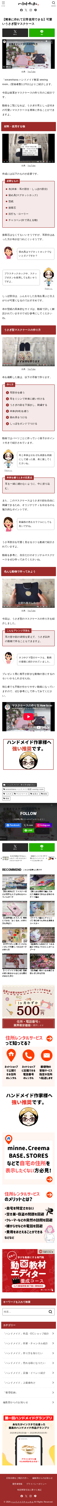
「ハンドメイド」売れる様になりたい (24, 1363)
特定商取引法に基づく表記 (29, 1490)
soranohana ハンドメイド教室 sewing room (24, 789)
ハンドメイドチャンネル (22, 1502)
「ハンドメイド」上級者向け (19, 1382)
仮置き (35, 794)
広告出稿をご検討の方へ (17, 1478)
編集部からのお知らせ (15, 1402)
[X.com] (26, 10)
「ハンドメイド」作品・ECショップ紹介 (26, 1333)
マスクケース (21, 794)
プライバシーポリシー (36, 1484)
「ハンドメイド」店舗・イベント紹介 (24, 1373)
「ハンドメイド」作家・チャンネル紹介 (25, 1343)
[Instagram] (30, 10)
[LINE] (35, 10)
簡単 (7, 798)
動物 (45, 794)
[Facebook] (21, 10)
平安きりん (8, 470)
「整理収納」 (10, 1392)
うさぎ (8, 794)
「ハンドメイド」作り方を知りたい (21, 785)
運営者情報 (17, 1484)
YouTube (32, 72)
